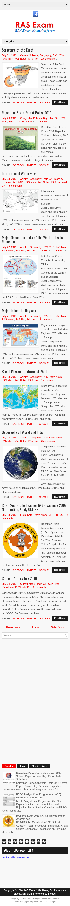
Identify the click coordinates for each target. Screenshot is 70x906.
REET (51, 514)
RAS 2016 (58, 55)
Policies (37, 118)
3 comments (48, 441)
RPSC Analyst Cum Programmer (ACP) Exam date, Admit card (38, 796)
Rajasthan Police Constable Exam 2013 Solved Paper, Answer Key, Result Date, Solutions (39, 776)
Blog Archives (39, 766)
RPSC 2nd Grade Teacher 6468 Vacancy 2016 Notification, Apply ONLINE (34, 507)
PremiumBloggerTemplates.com (28, 902)
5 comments (16, 185)
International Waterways (19, 173)
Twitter (31, 102)
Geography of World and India (22, 432)
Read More (60, 102)
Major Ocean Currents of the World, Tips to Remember (32, 239)
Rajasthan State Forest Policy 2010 (27, 113)
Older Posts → (59, 627)
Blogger (52, 893)
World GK (42, 250)
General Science (29, 55)
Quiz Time (53, 583)
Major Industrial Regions (19, 311)
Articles (24, 179)
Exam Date (26, 514)
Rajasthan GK (50, 118)
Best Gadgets (50, 902)
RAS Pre (33, 58)
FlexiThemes (26, 899)
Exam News (40, 514)
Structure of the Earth (18, 50)
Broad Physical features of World (25, 371)
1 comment (41, 121)
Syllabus (31, 250)
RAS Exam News (52, 376)
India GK (47, 179)
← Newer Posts (11, 627)
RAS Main (7, 58)
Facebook (18, 102)
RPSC (59, 514)
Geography (45, 55)
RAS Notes (20, 58)
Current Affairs (28, 583)
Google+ (44, 102)
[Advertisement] (30, 697)
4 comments (39, 587)
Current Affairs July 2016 (19, 578)
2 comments (48, 58)
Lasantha (54, 899)
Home (35, 627)
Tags (22, 766)
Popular (9, 766)
